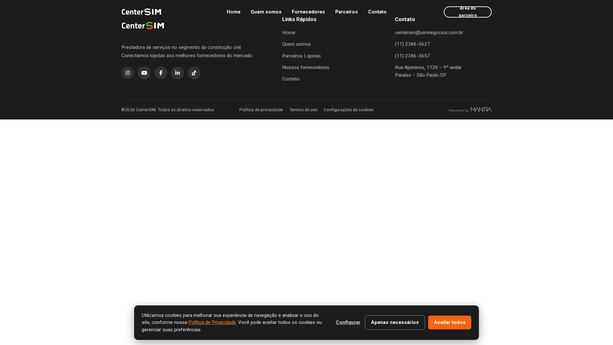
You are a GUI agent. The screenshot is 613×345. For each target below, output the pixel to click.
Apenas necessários (395, 322)
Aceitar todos (449, 322)
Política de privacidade (261, 109)
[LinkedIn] (177, 72)
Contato (377, 12)
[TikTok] (194, 72)
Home (233, 12)
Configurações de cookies (349, 109)
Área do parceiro (468, 12)
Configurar (348, 322)
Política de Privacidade (212, 322)
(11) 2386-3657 (412, 56)
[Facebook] (161, 72)
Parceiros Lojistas (301, 56)
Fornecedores (308, 12)
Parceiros (346, 12)
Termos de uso (303, 109)
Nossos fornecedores (305, 67)
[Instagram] (127, 72)
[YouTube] (144, 72)
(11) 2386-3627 (412, 44)
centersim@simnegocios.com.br (429, 32)
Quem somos (266, 12)
